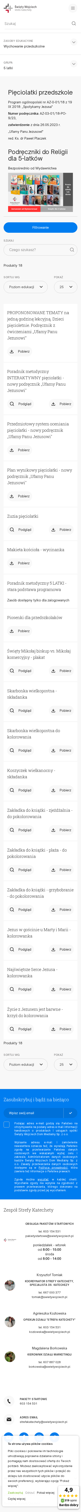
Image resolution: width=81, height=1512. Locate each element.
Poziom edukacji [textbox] (21, 287)
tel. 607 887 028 (49, 1362)
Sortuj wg (12, 277)
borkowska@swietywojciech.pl (49, 1366)
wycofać (43, 1179)
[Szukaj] (73, 24)
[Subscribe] (70, 1113)
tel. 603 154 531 (49, 1231)
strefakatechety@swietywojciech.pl (43, 1422)
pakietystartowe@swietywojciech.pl (49, 1236)
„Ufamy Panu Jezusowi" (25, 131)
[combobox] (37, 23)
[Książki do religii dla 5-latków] (40, 192)
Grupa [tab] (8, 62)
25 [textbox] (62, 287)
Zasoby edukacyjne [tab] (18, 41)
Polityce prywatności (53, 1167)
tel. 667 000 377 (49, 1292)
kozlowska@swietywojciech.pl (49, 1332)
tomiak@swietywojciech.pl (49, 1297)
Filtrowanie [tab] (40, 227)
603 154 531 (28, 1403)
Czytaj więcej (16, 1498)
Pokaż (58, 277)
